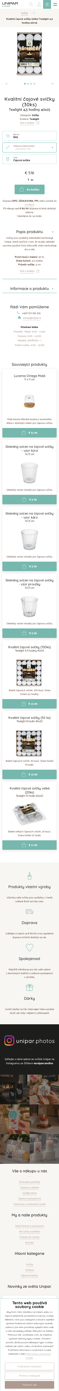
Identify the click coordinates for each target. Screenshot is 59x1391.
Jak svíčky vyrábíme (29, 1231)
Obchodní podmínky (29, 1182)
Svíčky (29, 1264)
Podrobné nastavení (29, 1366)
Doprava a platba (29, 1187)
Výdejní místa (29, 1193)
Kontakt (29, 1242)
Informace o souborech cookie (30, 1204)
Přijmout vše (29, 1384)
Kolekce (29, 1270)
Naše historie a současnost (29, 1226)
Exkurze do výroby (29, 1237)
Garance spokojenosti (29, 1198)
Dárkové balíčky (29, 1275)
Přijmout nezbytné (29, 1375)
